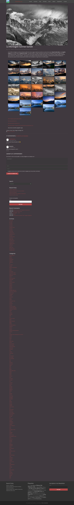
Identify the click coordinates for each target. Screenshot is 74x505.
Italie (10, 366)
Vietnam (10, 475)
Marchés (10, 384)
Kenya (14, 214)
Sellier (10, 449)
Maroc (10, 385)
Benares (10, 286)
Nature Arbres (11, 406)
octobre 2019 (11, 232)
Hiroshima (11, 349)
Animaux (10, 258)
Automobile (11, 279)
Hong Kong (11, 353)
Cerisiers (10, 302)
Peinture (10, 433)
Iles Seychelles (11, 358)
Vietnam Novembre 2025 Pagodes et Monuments (17, 193)
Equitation (11, 326)
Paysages (10, 432)
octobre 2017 (11, 242)
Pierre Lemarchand (45, 502)
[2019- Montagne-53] (48, 108)
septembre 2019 (12, 234)
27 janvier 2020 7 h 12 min (12, 140)
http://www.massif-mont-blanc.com (14, 123)
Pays (10, 430)
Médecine (11, 389)
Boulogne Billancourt (12, 290)
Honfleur (10, 351)
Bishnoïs (10, 288)
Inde (10, 361)
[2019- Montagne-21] (37, 80)
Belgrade (10, 284)
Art (9, 263)
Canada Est (11, 296)
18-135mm (33, 485)
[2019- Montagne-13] (13, 72)
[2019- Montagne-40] (37, 96)
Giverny (10, 342)
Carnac (10, 298)
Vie (30, 498)
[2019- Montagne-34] (48, 92)
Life (10, 381)
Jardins (10, 369)
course (33, 491)
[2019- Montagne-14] (25, 72)
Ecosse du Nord (12, 318)
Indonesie (11, 362)
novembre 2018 (11, 236)
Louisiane (10, 382)
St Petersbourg (11, 455)
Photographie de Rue (12, 436)
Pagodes (10, 424)
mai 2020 (10, 228)
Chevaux (10, 305)
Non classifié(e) (11, 413)
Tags (10, 456)
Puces (10, 443)
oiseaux (30, 497)
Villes (10, 476)
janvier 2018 (11, 239)
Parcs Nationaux (12, 425)
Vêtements (11, 473)
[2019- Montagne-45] (13, 99)
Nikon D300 (34, 496)
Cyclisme (10, 313)
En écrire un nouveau (22, 136)
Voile (10, 477)
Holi (10, 350)
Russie (10, 447)
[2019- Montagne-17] (48, 72)
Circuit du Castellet (12, 306)
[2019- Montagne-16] (60, 72)
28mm (38, 487)
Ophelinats (11, 421)
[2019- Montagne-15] (37, 72)
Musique (10, 404)
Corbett (10, 310)
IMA (10, 359)
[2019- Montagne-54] (25, 111)
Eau (10, 317)
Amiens (10, 256)
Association (11, 271)
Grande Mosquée (12, 346)
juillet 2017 (11, 244)
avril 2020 (10, 230)
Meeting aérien (31, 496)
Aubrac (10, 276)
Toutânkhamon (11, 464)
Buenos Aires (11, 292)
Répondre (7, 143)
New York (11, 410)
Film (10, 333)
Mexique (10, 393)
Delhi (10, 315)
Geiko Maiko (11, 341)
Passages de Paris (12, 429)
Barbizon (10, 283)
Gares (10, 339)
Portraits (10, 440)
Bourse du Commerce (13, 291)
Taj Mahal (11, 457)
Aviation (10, 280)
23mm (38, 485)
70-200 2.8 (31, 488)
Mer (10, 392)
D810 (29, 493)
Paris (10, 426)
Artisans (10, 266)
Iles (9, 354)
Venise (10, 471)
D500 (43, 491)
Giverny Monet (11, 343)
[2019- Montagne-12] (60, 64)
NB (30, 49)
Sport (10, 452)
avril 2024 (10, 226)
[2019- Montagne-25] (48, 80)
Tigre (10, 463)
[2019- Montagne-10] (48, 64)
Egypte (10, 322)
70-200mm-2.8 (39, 488)
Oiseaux (10, 420)
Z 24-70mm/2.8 (12, 131)
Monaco (10, 394)
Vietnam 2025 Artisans (13, 192)
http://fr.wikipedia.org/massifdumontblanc (15, 118)
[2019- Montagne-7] (25, 64)
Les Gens (10, 380)
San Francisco (11, 448)
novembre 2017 (11, 240)
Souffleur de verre (12, 451)
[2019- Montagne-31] (48, 86)
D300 (41, 491)
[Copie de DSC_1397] (25, 103)
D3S (35, 491)
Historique (37, 494)
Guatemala (11, 347)
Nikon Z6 (37, 496)
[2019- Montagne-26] (13, 85)
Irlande (10, 365)
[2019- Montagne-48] (37, 103)
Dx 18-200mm (34, 493)
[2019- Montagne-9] (37, 64)
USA (10, 468)
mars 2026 (11, 220)
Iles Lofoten (11, 357)
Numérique (11, 418)
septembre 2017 (12, 243)
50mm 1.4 (41, 487)
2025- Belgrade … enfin (16, 212)
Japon (10, 367)
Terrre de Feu (11, 461)
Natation (10, 405)
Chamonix (17, 49)
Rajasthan (11, 444)
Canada (10, 295)
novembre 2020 (11, 227)
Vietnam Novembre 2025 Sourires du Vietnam (16, 190)
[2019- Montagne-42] (60, 96)
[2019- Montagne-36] (25, 96)
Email (10, 199)
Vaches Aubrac (11, 469)
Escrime (10, 327)
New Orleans (11, 409)
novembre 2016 (11, 250)
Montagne (27, 49)
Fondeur (10, 335)
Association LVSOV (12, 272)
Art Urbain (11, 264)
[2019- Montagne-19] (13, 80)
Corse (10, 311)
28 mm (36, 487)
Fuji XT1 (30, 494)
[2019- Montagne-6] (13, 64)
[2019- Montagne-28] (25, 88)
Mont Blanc (11, 396)
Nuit (10, 417)
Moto (10, 400)
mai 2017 (10, 246)
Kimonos (10, 376)
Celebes (10, 299)
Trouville (10, 467)
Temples (10, 460)
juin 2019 (10, 235)
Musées (10, 401)
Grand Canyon (11, 345)
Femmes (10, 331)
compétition (30, 491)
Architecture (11, 259)
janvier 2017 (11, 247)
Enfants (10, 323)
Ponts (10, 437)
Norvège (10, 416)
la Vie (10, 377)
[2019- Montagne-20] (25, 80)
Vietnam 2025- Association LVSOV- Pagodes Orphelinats (22, 215)
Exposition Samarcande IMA (14, 330)
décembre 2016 (11, 248)
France (20, 49)
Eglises (10, 319)
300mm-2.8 (34, 490)
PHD (35, 497)
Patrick (13, 49)
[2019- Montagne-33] (13, 91)
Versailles (10, 472)
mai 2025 (10, 223)
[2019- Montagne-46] (48, 100)
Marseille (10, 386)
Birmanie (10, 287)
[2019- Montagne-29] (37, 88)
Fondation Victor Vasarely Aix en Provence (16, 334)
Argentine (10, 260)
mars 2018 (11, 238)
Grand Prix (34, 494)
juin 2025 (10, 222)
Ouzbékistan (11, 422)
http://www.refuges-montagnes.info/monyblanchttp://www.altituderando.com (20, 125)
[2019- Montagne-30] (60, 88)
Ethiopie (10, 329)
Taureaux (10, 459)
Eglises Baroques (12, 321)
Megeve (25, 49)
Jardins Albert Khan (12, 370)
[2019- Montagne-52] (13, 107)
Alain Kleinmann (12, 255)
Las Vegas (11, 378)
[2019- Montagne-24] (60, 80)
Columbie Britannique (12, 307)
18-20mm (29, 485)
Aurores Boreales (12, 278)
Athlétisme (11, 275)
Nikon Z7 (8, 131)
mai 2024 (10, 224)
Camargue (11, 294)
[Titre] (7, 1)
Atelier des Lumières (12, 274)
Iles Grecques (11, 355)
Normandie (11, 414)
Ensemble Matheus (12, 325)
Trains (10, 465)
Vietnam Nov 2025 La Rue (17, 211)
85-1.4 (44, 488)
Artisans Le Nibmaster (13, 189)
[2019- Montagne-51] (60, 103)
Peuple (33, 497)
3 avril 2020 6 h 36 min (12, 147)
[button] (41, 1)
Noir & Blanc (11, 412)
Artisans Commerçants (13, 267)
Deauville (10, 314)
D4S (38, 491)
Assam (10, 268)
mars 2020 (11, 231)
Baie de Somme (12, 282)
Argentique (11, 262)
